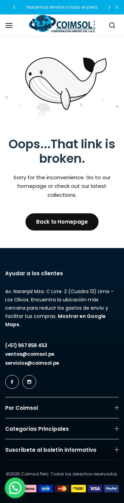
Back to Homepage (61, 221)
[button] (14, 7)
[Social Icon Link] (12, 382)
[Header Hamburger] (12, 25)
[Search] (112, 25)
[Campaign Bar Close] (117, 7)
